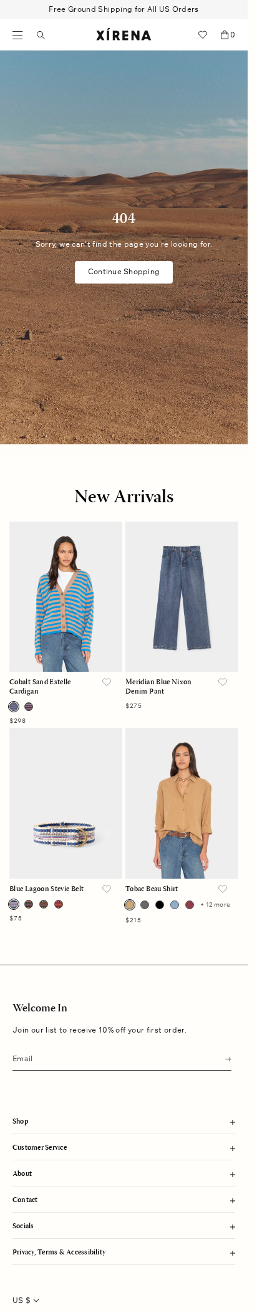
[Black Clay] (28, 904)
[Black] (159, 904)
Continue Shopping (124, 271)
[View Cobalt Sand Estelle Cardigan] (65, 597)
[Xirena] (124, 34)
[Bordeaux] (189, 904)
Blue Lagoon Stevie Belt (46, 889)
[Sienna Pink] (58, 904)
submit (224, 1058)
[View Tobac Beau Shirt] (181, 803)
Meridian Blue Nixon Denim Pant (158, 687)
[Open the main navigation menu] (17, 35)
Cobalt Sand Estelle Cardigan (40, 687)
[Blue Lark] (174, 904)
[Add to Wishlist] (106, 683)
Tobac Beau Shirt (151, 889)
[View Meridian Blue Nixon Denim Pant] (181, 597)
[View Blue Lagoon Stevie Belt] (65, 803)
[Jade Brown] (43, 904)
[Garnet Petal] (28, 706)
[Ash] (144, 904)
